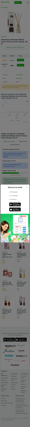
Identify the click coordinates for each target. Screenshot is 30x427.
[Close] (27, 187)
